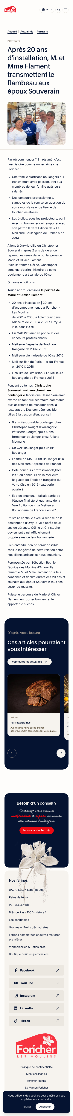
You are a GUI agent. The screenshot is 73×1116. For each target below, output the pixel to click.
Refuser (26, 1106)
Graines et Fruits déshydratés (28, 927)
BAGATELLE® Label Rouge (26, 889)
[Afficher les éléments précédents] (11, 753)
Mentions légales (36, 1073)
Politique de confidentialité (36, 1066)
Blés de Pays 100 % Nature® (27, 912)
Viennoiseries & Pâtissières (27, 947)
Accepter (45, 1106)
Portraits (42, 31)
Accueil (12, 31)
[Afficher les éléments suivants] (61, 753)
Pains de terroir (19, 897)
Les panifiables (19, 920)
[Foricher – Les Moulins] (10, 9)
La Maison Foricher (36, 1087)
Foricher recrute (36, 1080)
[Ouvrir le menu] (66, 10)
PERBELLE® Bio (19, 904)
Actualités (26, 31)
